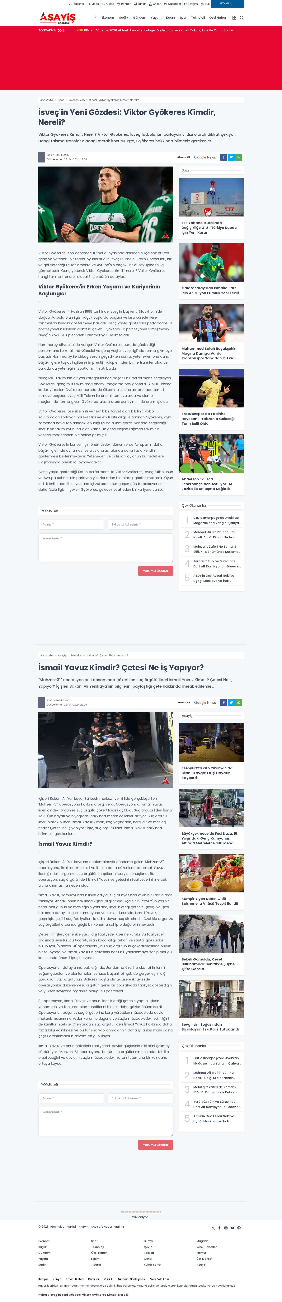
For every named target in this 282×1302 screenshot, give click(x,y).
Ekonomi (108, 17)
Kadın (170, 17)
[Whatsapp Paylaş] (238, 157)
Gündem (139, 17)
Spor (182, 17)
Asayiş (62, 655)
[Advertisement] (141, 63)
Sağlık (123, 17)
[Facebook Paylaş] (223, 157)
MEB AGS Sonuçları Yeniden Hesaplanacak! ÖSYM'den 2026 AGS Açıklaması (151, 30)
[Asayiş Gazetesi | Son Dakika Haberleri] (57, 17)
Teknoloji (198, 17)
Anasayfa (46, 100)
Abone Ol (183, 157)
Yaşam (156, 17)
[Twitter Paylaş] (231, 157)
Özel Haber (217, 17)
